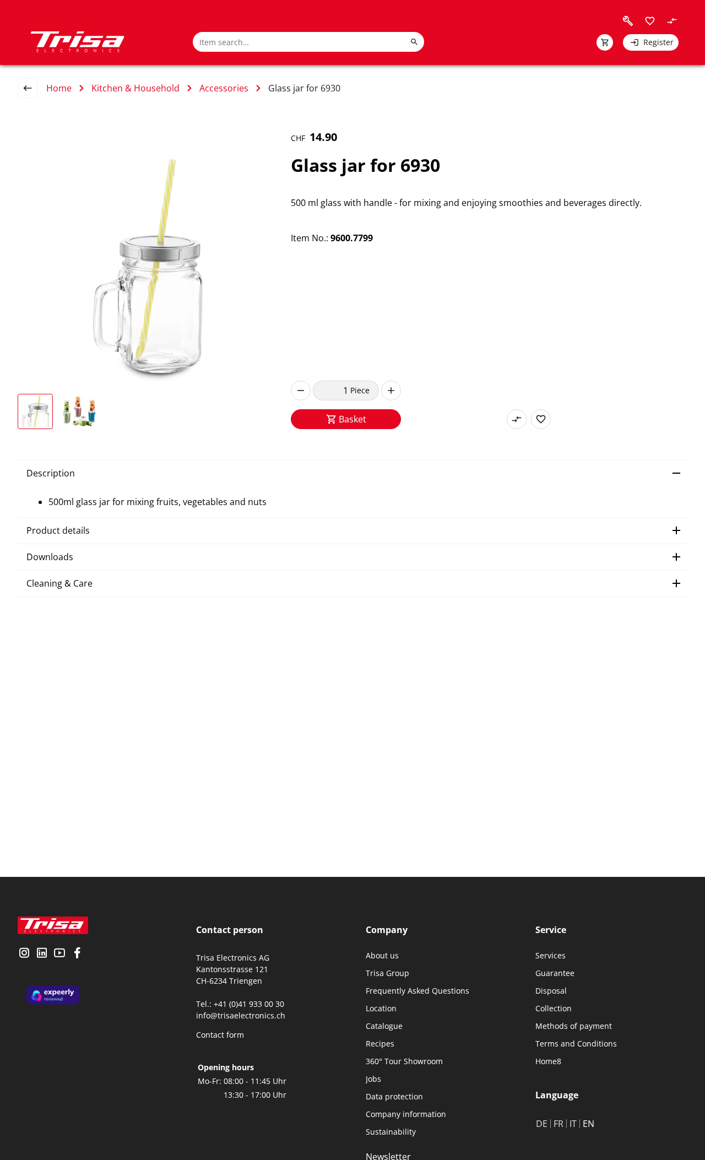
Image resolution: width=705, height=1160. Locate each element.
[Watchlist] (650, 21)
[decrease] (301, 390)
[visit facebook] (77, 954)
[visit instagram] (24, 954)
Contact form (220, 1034)
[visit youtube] (59, 954)
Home (59, 88)
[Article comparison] (672, 21)
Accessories (223, 88)
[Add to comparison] (517, 419)
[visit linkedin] (41, 954)
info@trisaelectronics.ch (240, 1015)
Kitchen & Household (135, 88)
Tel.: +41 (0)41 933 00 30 (240, 1004)
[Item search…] (414, 42)
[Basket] (605, 42)
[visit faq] (627, 21)
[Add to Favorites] (541, 419)
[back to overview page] (32, 88)
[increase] (391, 390)
